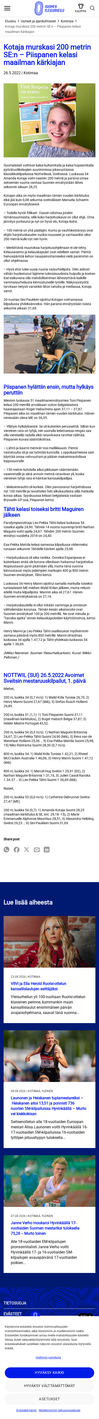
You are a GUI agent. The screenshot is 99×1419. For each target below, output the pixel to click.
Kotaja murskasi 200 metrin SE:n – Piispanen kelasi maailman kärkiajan (43, 29)
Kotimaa (67, 21)
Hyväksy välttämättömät (49, 1386)
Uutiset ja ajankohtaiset (38, 21)
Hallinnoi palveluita (48, 1357)
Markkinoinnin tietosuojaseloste (59, 1410)
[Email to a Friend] (37, 850)
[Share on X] (27, 850)
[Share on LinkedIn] (47, 850)
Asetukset (49, 1399)
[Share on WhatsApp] (6, 850)
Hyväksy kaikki (49, 1372)
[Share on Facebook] (16, 850)
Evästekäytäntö (26, 1410)
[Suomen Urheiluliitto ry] (49, 8)
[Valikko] (7, 8)
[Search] (92, 8)
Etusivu (10, 21)
